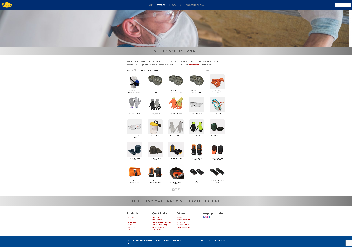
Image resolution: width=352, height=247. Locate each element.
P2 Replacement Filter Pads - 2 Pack (176, 91)
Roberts (166, 240)
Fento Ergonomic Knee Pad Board (134, 181)
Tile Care (129, 219)
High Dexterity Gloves (155, 114)
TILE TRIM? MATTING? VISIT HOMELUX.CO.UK (176, 201)
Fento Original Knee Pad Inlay (197, 181)
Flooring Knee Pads (176, 158)
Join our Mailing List (183, 225)
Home (150, 5)
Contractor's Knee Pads (134, 159)
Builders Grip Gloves (176, 113)
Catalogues (176, 5)
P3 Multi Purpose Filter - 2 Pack (196, 91)
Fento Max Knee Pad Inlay (217, 181)
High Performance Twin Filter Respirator (134, 91)
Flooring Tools (131, 222)
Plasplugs (158, 240)
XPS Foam (175, 240)
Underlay (129, 225)
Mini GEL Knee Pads (217, 136)
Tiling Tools (130, 217)
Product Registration (195, 5)
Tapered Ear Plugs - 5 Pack (217, 91)
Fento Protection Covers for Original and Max (176, 182)
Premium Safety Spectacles (135, 136)
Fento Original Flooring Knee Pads (155, 181)
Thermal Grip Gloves (196, 136)
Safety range (193, 64)
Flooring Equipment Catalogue (161, 222)
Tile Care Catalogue (158, 227)
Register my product (183, 219)
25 (134, 70)
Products (161, 5)
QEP (129, 240)
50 (137, 70)
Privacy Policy (181, 222)
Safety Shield (155, 136)
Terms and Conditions (184, 227)
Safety (129, 229)
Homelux (149, 240)
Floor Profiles (131, 227)
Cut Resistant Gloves (134, 113)
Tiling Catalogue (157, 219)
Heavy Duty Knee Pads (155, 159)
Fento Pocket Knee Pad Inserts (217, 159)
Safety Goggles (217, 113)
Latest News (156, 217)
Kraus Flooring (138, 240)
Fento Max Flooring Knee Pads (196, 159)
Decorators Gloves (176, 136)
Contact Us (180, 217)
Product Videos (157, 229)
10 (132, 70)
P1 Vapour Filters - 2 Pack (155, 91)
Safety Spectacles (196, 113)
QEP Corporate (133, 243)
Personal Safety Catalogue (160, 225)
